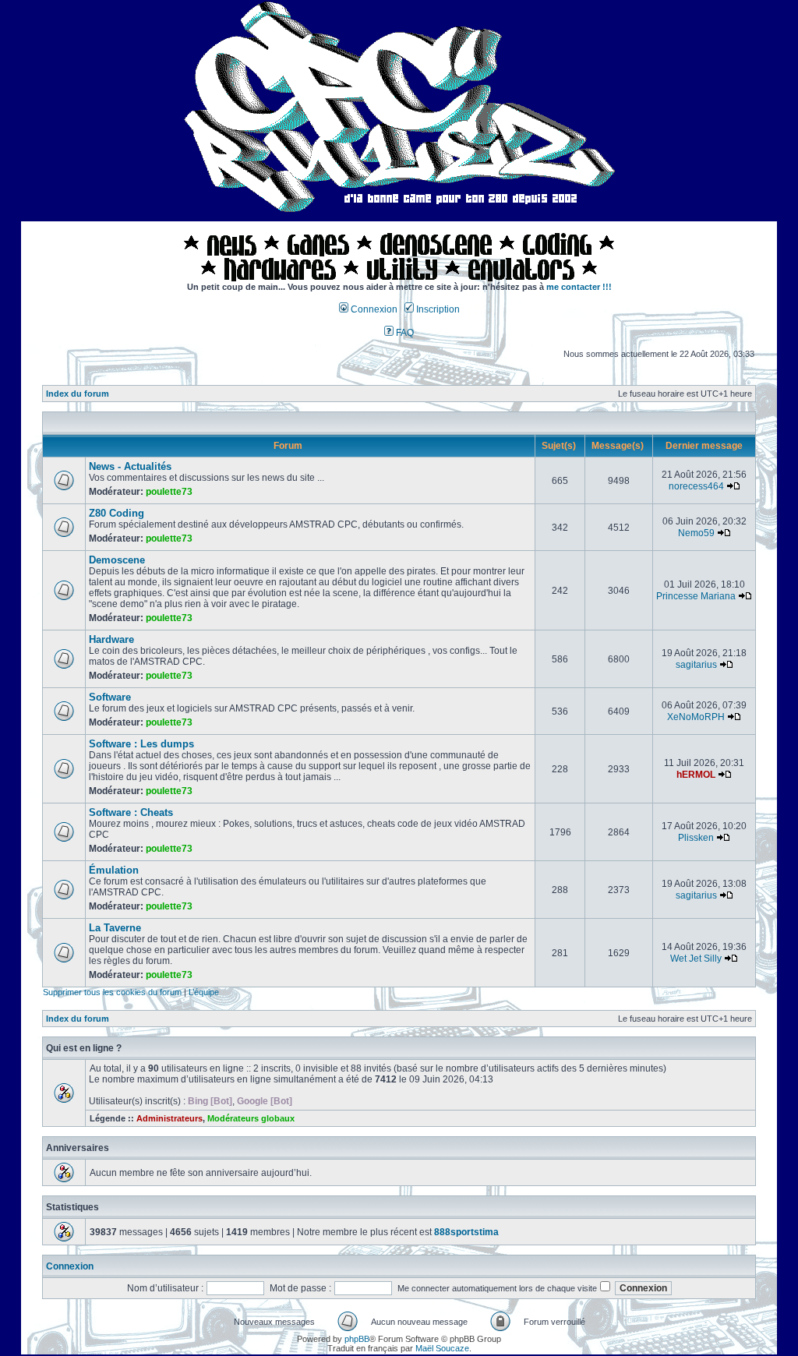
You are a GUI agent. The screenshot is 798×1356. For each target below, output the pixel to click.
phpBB (356, 1339)
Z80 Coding (116, 513)
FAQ (404, 332)
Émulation (114, 870)
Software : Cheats (131, 812)
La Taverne (115, 928)
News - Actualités (130, 466)
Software (110, 697)
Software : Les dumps (141, 744)
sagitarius (696, 664)
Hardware (111, 639)
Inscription (437, 309)
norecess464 (696, 486)
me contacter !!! (579, 286)
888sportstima (466, 1232)
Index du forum (77, 393)
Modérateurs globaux (251, 1118)
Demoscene (117, 560)
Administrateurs (169, 1118)
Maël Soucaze (442, 1348)
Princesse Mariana (696, 596)
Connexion (372, 309)
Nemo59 (696, 533)
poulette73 (169, 491)
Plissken (696, 837)
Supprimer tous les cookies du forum (112, 992)
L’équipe (204, 992)
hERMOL (695, 774)
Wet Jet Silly (696, 958)
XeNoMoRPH (696, 717)
